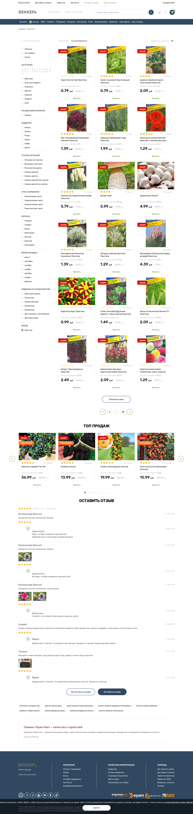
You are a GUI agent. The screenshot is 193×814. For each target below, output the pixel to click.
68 (123, 411)
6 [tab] (101, 492)
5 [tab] (98, 492)
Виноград (82, 22)
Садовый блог (169, 3)
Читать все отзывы (81, 692)
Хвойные (113, 22)
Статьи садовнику (116, 772)
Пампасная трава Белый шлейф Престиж (76, 196)
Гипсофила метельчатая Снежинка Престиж (72, 254)
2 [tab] (88, 492)
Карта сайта (113, 779)
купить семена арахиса (146, 706)
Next (181, 459)
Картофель (124, 22)
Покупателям (24, 3)
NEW (43, 22)
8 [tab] (108, 492)
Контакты (75, 3)
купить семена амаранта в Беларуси (114, 706)
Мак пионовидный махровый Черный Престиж (75, 139)
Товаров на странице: (160, 41)
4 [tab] (95, 492)
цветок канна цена (53, 706)
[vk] (44, 795)
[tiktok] (56, 795)
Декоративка (101, 22)
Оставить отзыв (91, 3)
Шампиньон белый (149, 195)
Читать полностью (31, 737)
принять (96, 808)
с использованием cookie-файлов (178, 802)
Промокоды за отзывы (118, 782)
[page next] (130, 412)
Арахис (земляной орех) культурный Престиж (151, 81)
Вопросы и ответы (165, 782)
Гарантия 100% (164, 779)
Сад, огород (137, 22)
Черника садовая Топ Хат (33, 466)
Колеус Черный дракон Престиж (72, 370)
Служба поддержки (72, 779)
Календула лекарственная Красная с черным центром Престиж (153, 139)
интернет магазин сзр (29, 706)
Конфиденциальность (73, 786)
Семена (50, 22)
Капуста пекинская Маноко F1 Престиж (154, 312)
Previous (12, 459)
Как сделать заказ (165, 769)
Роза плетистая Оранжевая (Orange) (153, 467)
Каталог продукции (72, 769)
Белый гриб (106, 195)
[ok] (50, 795)
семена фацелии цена (55, 711)
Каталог (23, 22)
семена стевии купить (29, 711)
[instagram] (32, 795)
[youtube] (38, 795)
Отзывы (160, 786)
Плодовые (60, 22)
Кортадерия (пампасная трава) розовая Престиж (155, 254)
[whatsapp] (21, 795)
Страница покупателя (118, 776)
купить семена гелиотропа (111, 711)
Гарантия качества (165, 776)
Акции (36, 22)
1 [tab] (85, 492)
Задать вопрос (110, 3)
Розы (90, 22)
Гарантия (61, 3)
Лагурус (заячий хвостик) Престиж (112, 254)
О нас (65, 776)
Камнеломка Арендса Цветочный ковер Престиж (113, 370)
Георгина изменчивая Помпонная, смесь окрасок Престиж (153, 370)
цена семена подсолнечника (80, 706)
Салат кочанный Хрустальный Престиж (114, 81)
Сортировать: (64, 41)
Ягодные (71, 22)
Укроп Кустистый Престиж (74, 80)
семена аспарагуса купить (82, 711)
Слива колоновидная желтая (114, 466)
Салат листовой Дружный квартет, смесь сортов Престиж (115, 312)
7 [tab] (104, 492)
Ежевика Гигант (68, 466)
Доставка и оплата (43, 3)
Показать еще (116, 399)
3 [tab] (91, 492)
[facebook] (26, 795)
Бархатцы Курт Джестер (72, 311)
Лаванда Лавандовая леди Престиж (113, 139)
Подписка (112, 769)
